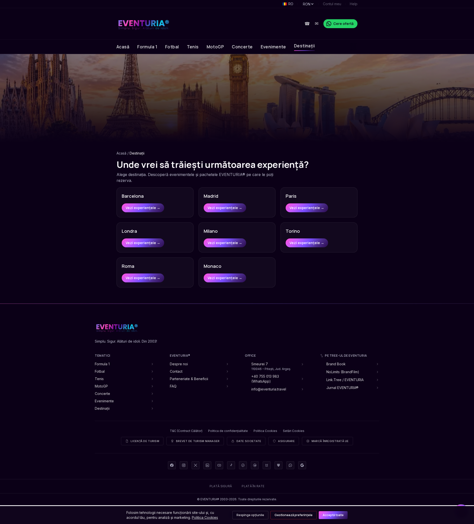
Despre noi (179, 364)
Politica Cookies (265, 431)
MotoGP (215, 47)
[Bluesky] (267, 465)
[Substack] (278, 465)
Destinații (304, 46)
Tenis (193, 47)
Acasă (123, 47)
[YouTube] (219, 465)
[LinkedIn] (207, 465)
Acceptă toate (333, 515)
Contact (176, 371)
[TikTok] (231, 465)
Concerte (242, 47)
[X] (195, 465)
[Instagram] (184, 465)
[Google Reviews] (302, 465)
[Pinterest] (243, 465)
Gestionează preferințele (294, 515)
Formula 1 (147, 47)
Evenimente (273, 47)
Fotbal (172, 47)
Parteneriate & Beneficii (189, 379)
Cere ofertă (343, 23)
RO (290, 4)
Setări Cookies (293, 431)
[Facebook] (172, 465)
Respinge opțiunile (250, 515)
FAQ (173, 386)
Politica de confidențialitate (228, 431)
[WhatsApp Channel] (290, 465)
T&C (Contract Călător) (186, 431)
